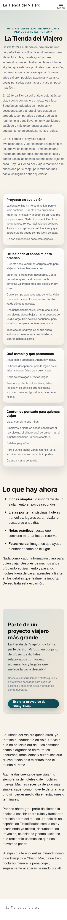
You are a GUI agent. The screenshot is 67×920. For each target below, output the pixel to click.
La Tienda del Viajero (21, 5)
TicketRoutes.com (33, 823)
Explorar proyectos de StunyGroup (29, 703)
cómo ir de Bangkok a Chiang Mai (33, 855)
